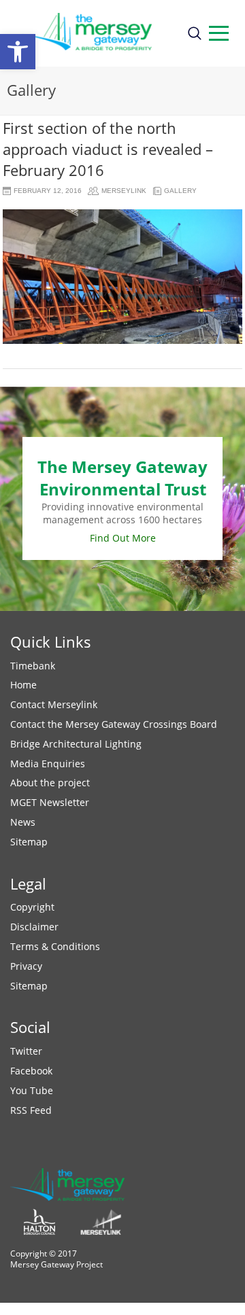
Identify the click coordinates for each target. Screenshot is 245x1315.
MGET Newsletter (49, 802)
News (22, 822)
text (219, 33)
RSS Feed (31, 1110)
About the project (50, 782)
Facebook (31, 1070)
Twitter (26, 1051)
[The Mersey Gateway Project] (93, 33)
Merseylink (123, 190)
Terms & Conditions (55, 946)
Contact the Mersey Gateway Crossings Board (113, 724)
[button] (17, 51)
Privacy (26, 966)
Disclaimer (34, 926)
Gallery (180, 190)
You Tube (31, 1090)
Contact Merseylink (53, 704)
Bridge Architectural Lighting (76, 743)
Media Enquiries (47, 763)
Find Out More (123, 537)
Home (23, 684)
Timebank (32, 665)
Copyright (32, 906)
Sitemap (29, 841)
